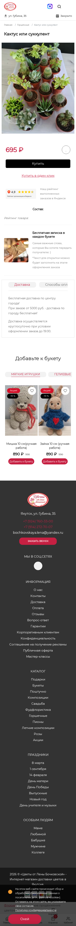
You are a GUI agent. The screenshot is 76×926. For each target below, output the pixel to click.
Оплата (38, 608)
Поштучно (38, 691)
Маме (38, 828)
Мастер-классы (38, 656)
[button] (66, 420)
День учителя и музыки (38, 805)
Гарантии (38, 626)
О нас (38, 590)
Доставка (22, 285)
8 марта (38, 763)
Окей (24, 919)
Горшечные (38, 716)
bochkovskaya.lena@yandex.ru (38, 533)
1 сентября (38, 769)
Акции (38, 740)
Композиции (38, 697)
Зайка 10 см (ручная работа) (54, 446)
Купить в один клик (38, 176)
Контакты (38, 596)
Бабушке (38, 840)
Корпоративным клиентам (38, 632)
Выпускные (38, 793)
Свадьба (38, 704)
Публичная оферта (38, 650)
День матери (38, 781)
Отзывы (38, 614)
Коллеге (38, 852)
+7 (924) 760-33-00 (38, 521)
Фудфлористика (38, 710)
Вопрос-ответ (38, 620)
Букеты (38, 685)
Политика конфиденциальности (35, 910)
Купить (38, 164)
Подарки (38, 679)
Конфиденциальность (38, 638)
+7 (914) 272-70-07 (38, 527)
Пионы (38, 722)
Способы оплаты (59, 285)
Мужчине (38, 846)
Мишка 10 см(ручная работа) (21, 446)
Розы (38, 734)
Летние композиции (38, 728)
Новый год (38, 799)
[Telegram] (41, 6)
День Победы (38, 787)
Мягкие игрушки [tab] (25, 374)
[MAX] (49, 6)
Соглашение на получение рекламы (38, 644)
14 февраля (38, 775)
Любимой (38, 834)
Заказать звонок (38, 541)
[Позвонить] (68, 6)
